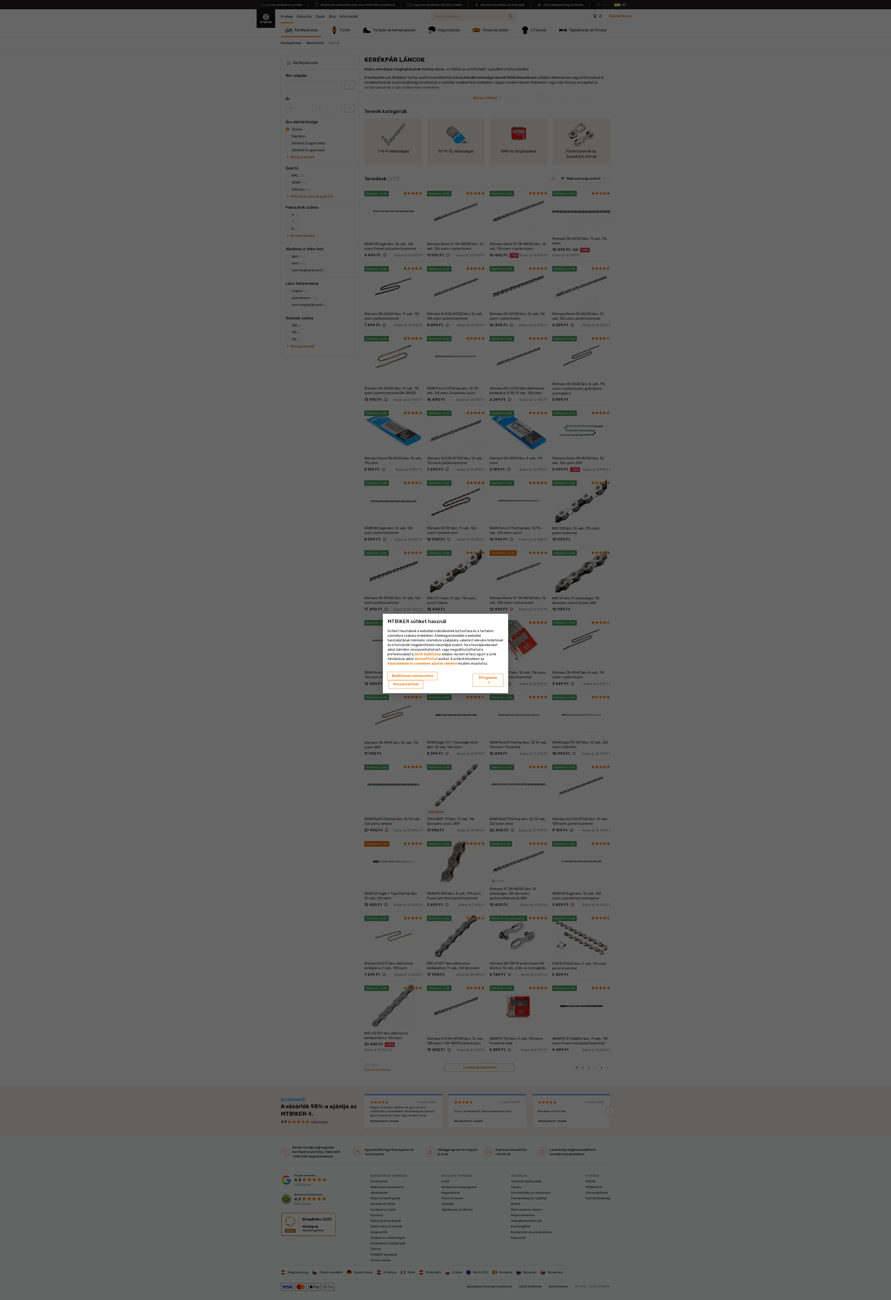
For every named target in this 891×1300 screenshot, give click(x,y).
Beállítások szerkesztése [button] (412, 676)
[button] (426, 659)
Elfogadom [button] (488, 680)
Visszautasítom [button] (406, 684)
